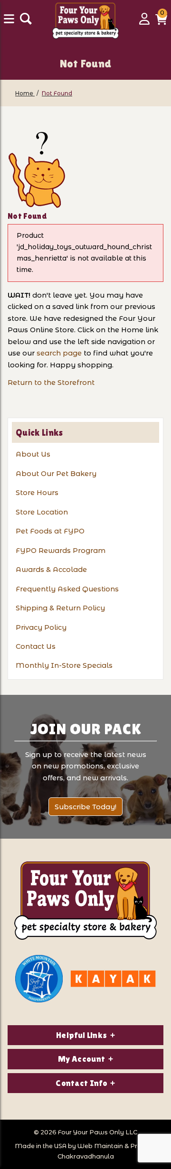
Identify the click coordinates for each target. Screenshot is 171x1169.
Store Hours (37, 492)
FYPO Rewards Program (60, 550)
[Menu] (10, 22)
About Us (33, 454)
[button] (161, 22)
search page (59, 353)
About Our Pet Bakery (56, 473)
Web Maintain (100, 1146)
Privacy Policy (41, 627)
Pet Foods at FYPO (50, 531)
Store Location (42, 512)
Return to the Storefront (51, 382)
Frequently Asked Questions (67, 589)
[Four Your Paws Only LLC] (85, 900)
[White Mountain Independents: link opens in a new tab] (39, 978)
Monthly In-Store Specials (64, 665)
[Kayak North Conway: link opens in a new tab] (113, 978)
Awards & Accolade (51, 569)
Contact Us (36, 646)
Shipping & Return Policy (60, 608)
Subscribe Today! (85, 807)
